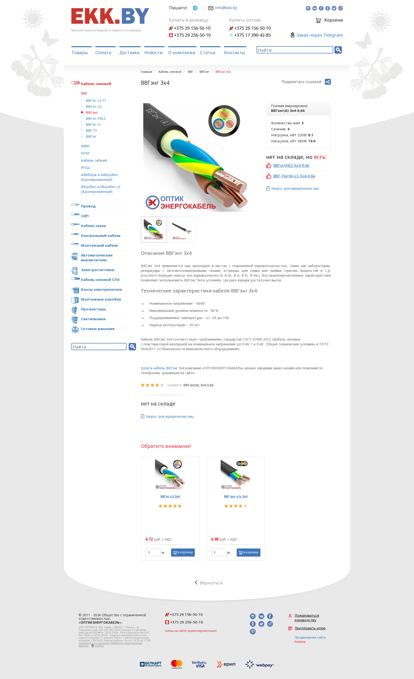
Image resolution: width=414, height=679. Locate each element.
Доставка (129, 52)
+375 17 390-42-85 (252, 35)
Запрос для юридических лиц (295, 188)
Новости (153, 52)
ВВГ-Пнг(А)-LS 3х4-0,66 (294, 176)
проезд (99, 645)
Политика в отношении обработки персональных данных (111, 644)
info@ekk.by (226, 7)
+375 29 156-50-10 (191, 28)
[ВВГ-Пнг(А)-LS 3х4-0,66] (236, 474)
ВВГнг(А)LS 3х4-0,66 (291, 165)
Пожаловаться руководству (307, 617)
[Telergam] (195, 7)
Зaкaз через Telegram (320, 35)
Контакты (234, 52)
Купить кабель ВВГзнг (159, 368)
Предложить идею (310, 628)
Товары (79, 52)
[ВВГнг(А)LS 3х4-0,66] (170, 474)
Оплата (103, 52)
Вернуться (211, 583)
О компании (181, 52)
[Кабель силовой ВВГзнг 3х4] (197, 157)
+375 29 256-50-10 (192, 35)
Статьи (207, 52)
